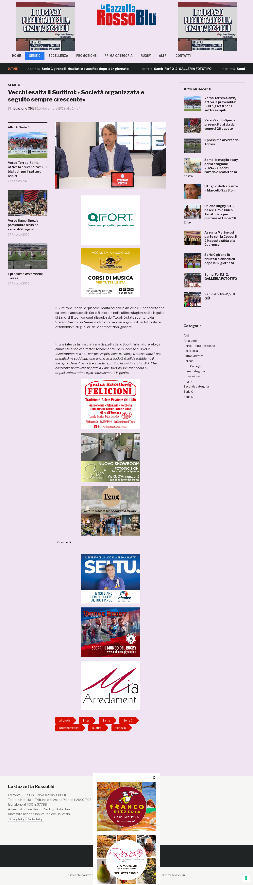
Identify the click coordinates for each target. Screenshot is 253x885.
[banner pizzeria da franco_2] (126, 806)
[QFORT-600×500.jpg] (110, 220)
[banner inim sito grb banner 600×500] (45, 26)
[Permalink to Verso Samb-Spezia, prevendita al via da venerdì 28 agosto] (27, 204)
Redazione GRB (22, 108)
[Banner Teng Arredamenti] (110, 510)
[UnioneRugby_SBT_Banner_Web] (110, 632)
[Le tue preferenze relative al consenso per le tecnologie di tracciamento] (246, 878)
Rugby (146, 55)
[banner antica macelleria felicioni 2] (110, 404)
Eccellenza (58, 55)
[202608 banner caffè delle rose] (126, 859)
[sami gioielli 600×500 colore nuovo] (110, 457)
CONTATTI (183, 55)
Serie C (35, 55)
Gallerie (189, 361)
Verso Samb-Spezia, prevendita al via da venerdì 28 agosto (23, 225)
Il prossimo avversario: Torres (25, 276)
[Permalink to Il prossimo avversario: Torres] (27, 257)
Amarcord (190, 340)
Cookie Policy (35, 819)
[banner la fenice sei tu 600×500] (110, 578)
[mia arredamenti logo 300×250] (110, 685)
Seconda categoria (196, 386)
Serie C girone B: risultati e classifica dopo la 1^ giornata (64, 69)
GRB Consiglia (193, 366)
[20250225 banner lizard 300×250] (110, 272)
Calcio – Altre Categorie (199, 345)
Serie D (188, 396)
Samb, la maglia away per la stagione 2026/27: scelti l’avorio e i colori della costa (211, 168)
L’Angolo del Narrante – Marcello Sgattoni (221, 188)
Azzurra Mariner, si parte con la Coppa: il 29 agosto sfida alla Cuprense (220, 239)
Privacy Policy (16, 819)
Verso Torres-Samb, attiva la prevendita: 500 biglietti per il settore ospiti (27, 169)
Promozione (86, 55)
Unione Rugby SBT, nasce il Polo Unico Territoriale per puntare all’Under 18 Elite (210, 214)
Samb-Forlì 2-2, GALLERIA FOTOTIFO (162, 69)
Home (16, 55)
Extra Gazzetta (193, 356)
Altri (163, 55)
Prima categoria (119, 55)
